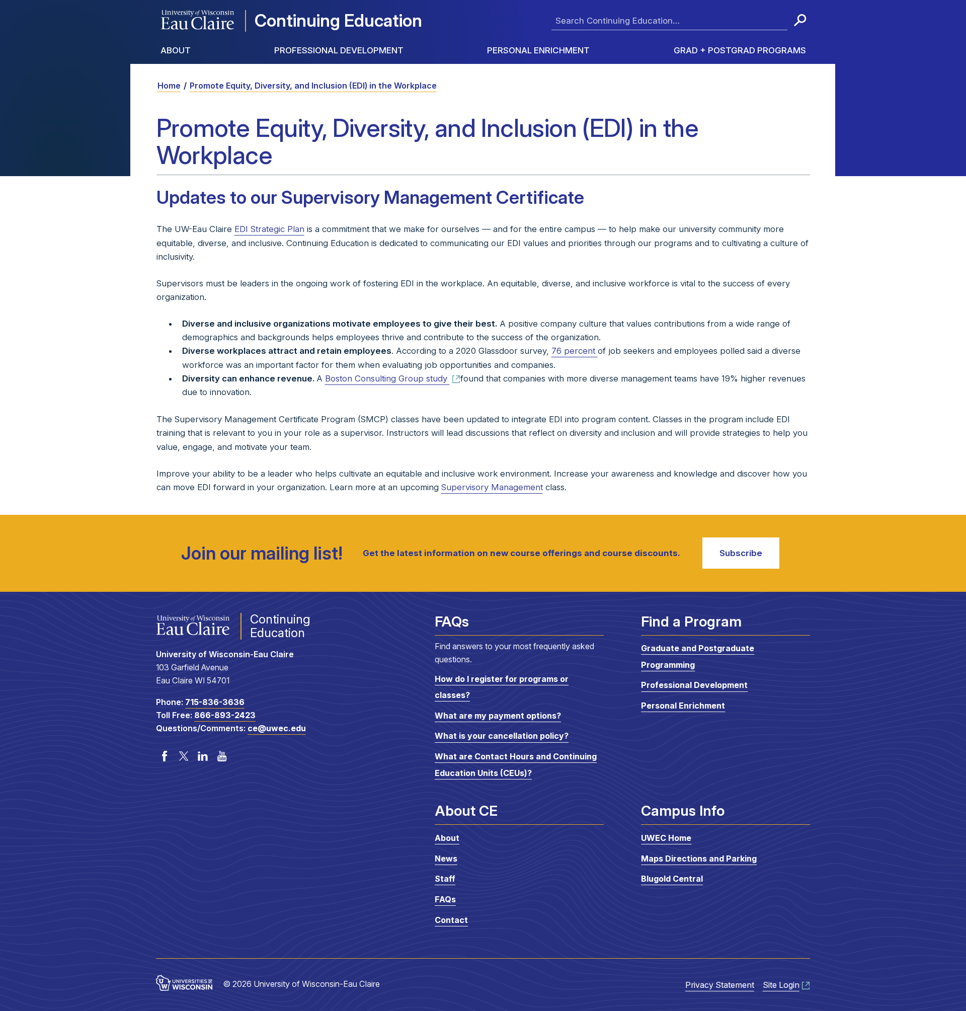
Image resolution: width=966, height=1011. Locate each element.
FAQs (445, 899)
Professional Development (339, 50)
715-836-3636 (215, 702)
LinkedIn (202, 756)
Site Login (781, 985)
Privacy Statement (719, 985)
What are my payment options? (498, 716)
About (175, 50)
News (446, 858)
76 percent (574, 351)
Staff (445, 879)
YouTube (221, 756)
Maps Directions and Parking (699, 858)
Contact (451, 920)
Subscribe (740, 553)
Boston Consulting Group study (387, 378)
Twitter (183, 756)
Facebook (164, 756)
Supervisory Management (492, 487)
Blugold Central (672, 879)
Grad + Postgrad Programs (740, 50)
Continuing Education (338, 20)
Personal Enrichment (538, 50)
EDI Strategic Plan (269, 229)
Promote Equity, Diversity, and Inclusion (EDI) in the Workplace (313, 86)
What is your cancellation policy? (502, 736)
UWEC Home (666, 838)
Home (169, 86)
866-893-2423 (225, 715)
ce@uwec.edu (277, 728)
